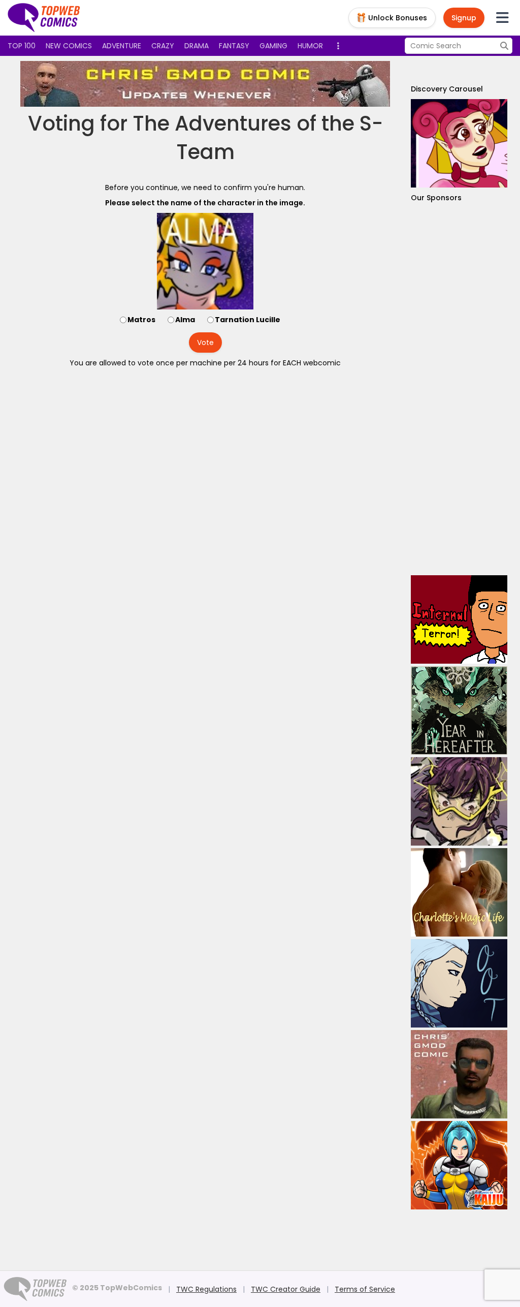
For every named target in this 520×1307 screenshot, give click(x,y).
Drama (196, 46)
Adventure (121, 46)
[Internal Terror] (459, 619)
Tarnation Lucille (247, 320)
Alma (185, 320)
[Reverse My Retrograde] (459, 143)
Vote (205, 342)
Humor (310, 46)
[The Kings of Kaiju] (459, 1165)
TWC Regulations (206, 1289)
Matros (141, 320)
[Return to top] (44, 18)
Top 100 (22, 46)
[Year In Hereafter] (459, 710)
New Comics (69, 46)
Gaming (273, 46)
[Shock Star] (459, 801)
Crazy (162, 46)
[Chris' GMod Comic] (205, 84)
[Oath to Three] (459, 983)
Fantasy (234, 46)
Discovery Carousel (447, 89)
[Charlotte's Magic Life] (459, 892)
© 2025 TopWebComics (117, 1288)
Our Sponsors (436, 198)
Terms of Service (365, 1289)
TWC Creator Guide (285, 1289)
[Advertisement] (459, 389)
